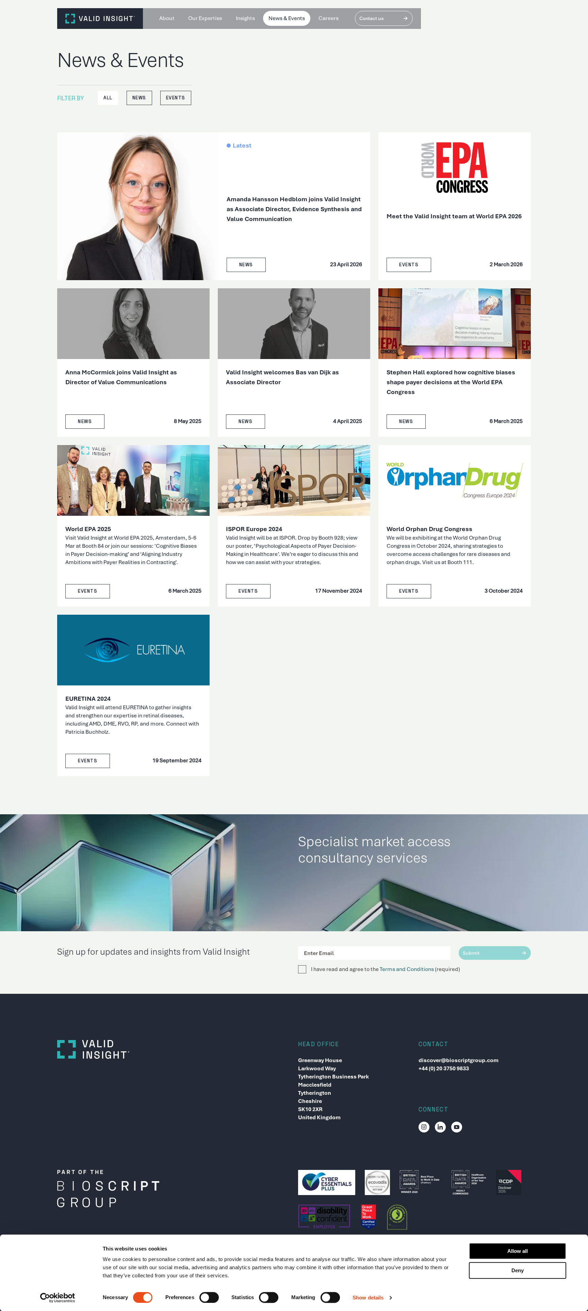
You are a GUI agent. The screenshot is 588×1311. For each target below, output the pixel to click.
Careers (328, 18)
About (167, 18)
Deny (517, 1270)
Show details (368, 1297)
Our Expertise (205, 18)
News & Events (286, 18)
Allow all (517, 1251)
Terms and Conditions (407, 969)
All (108, 98)
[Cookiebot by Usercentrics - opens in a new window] (57, 1298)
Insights (245, 18)
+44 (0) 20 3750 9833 (444, 1068)
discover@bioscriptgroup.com (459, 1060)
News (139, 98)
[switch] (209, 1297)
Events (175, 98)
